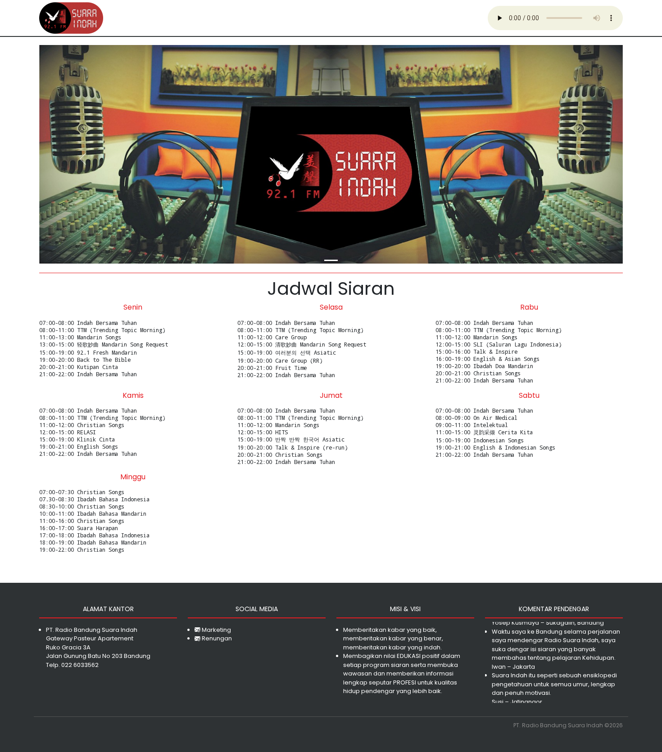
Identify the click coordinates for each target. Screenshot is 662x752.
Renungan (216, 638)
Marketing (215, 630)
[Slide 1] (331, 260)
